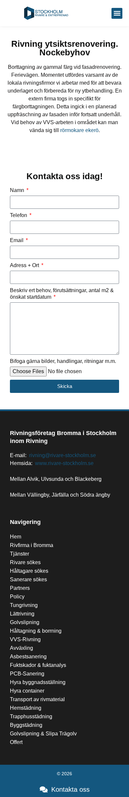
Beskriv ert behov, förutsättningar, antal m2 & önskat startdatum (62, 294)
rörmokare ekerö (79, 130)
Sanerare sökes (28, 579)
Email (17, 240)
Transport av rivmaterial (37, 699)
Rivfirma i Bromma (31, 545)
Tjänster (19, 554)
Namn (17, 190)
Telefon (19, 215)
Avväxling (21, 648)
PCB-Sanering (27, 673)
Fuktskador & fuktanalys (38, 665)
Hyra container (27, 691)
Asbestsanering (28, 656)
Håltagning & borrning (36, 631)
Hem (15, 536)
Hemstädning (25, 708)
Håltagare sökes (29, 571)
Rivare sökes (25, 562)
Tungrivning (24, 605)
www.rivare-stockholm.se (64, 463)
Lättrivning (22, 614)
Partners (20, 588)
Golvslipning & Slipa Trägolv (43, 733)
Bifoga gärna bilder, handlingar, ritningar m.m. (63, 361)
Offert (16, 742)
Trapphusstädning (31, 716)
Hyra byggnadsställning (37, 682)
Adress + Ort (25, 265)
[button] (116, 13)
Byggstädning (26, 725)
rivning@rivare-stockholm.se (62, 455)
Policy (17, 596)
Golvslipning (24, 622)
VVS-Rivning (25, 639)
